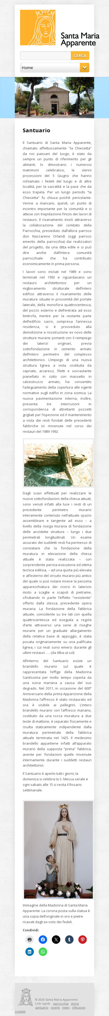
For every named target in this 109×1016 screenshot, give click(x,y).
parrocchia (61, 1003)
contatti (20, 1011)
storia (75, 1003)
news (66, 1007)
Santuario (36, 130)
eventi (55, 1007)
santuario (41, 1007)
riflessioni (78, 1007)
